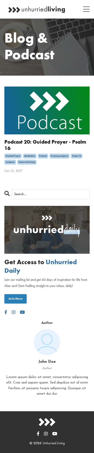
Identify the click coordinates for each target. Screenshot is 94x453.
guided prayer (13, 155)
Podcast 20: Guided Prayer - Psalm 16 (45, 145)
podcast (43, 155)
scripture (10, 162)
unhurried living (27, 162)
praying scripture (59, 155)
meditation (29, 155)
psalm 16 (76, 155)
